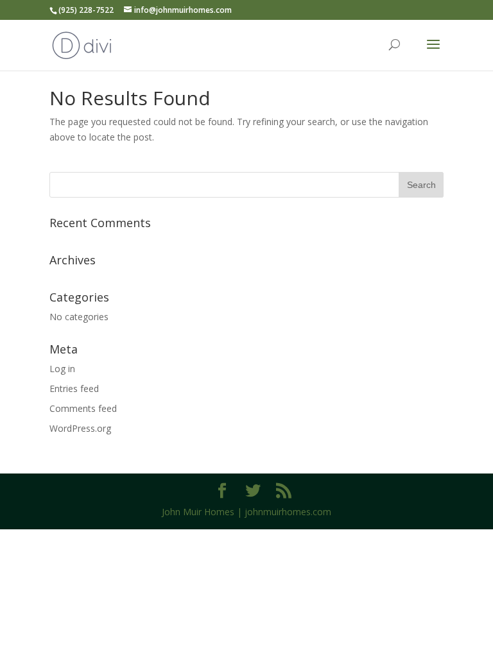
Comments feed (83, 408)
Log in (62, 369)
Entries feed (74, 388)
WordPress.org (80, 428)
